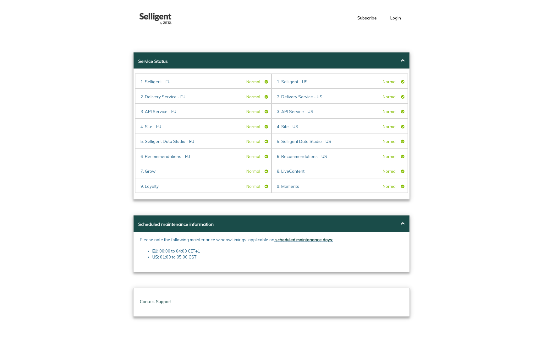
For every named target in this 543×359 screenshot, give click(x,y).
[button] (157, 18)
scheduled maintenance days (303, 239)
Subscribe (367, 17)
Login (395, 17)
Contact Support (156, 301)
